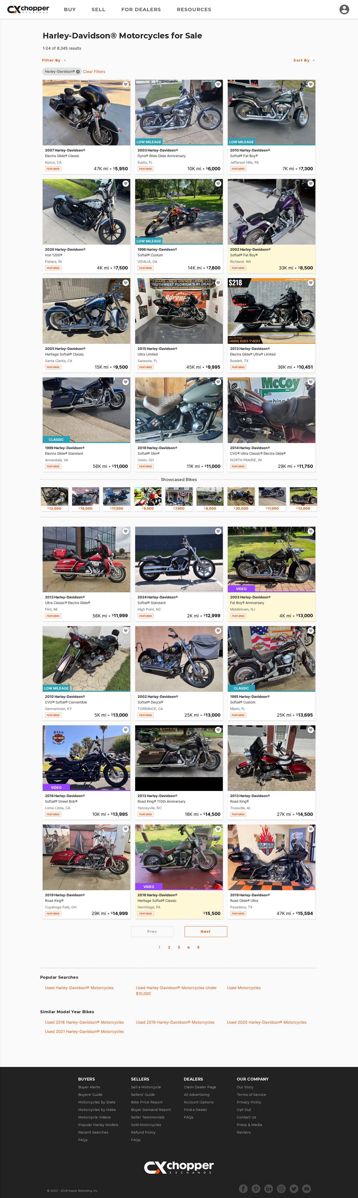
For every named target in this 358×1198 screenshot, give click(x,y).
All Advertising (196, 1094)
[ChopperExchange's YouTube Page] (306, 1188)
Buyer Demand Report (151, 1110)
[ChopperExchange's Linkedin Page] (268, 1188)
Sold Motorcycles (146, 1125)
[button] (60, 71)
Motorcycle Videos (94, 1117)
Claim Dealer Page (200, 1087)
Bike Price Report (147, 1102)
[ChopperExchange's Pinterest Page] (256, 1188)
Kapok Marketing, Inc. (83, 1190)
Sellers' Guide (143, 1094)
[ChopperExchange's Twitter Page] (294, 1188)
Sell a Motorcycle (146, 1087)
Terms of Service (251, 1094)
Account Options (199, 1102)
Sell (98, 9)
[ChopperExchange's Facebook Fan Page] (243, 1188)
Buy (70, 9)
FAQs (83, 1140)
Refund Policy (143, 1132)
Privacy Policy (249, 1102)
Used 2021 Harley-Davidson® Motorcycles (84, 1031)
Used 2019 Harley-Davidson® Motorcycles (175, 1022)
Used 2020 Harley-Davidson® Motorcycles (266, 1022)
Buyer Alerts (89, 1087)
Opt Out (244, 1110)
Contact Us (246, 1117)
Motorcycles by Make (97, 1110)
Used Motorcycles (244, 987)
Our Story (245, 1087)
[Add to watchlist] (125, 84)
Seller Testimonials (148, 1117)
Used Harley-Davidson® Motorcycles (79, 987)
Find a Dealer (195, 1110)
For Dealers (141, 9)
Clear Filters (94, 71)
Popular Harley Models (98, 1125)
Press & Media (249, 1125)
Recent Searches (93, 1132)
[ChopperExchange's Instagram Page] (281, 1188)
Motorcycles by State (96, 1102)
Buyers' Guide (90, 1094)
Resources (194, 9)
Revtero (244, 1132)
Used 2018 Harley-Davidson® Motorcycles (84, 1022)
